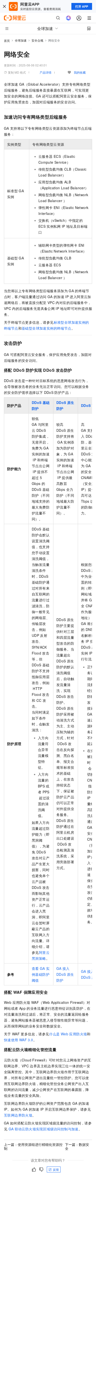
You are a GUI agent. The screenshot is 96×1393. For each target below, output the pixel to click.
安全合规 (37, 40)
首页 (7, 40)
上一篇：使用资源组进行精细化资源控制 (33, 1146)
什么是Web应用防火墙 (68, 1033)
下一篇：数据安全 (77, 1146)
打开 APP (81, 6)
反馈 (56, 1169)
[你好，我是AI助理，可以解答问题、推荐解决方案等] (68, 18)
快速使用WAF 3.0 (18, 1039)
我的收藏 (80, 72)
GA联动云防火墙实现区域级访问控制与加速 (44, 1128)
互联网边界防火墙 (18, 1115)
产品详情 (45, 72)
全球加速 (21, 40)
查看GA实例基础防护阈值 (40, 974)
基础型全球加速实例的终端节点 (46, 328)
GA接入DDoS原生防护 (65, 974)
